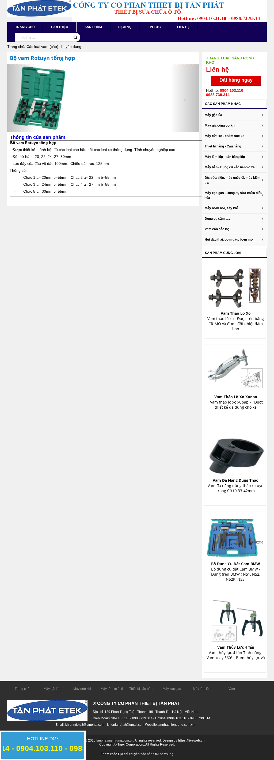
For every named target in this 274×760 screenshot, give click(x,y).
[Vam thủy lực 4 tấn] (236, 619)
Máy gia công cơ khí (220, 125)
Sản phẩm (93, 27)
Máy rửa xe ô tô (112, 689)
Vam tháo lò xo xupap (235, 396)
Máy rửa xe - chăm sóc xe (224, 136)
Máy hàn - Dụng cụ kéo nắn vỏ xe (230, 167)
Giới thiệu (59, 27)
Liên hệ (183, 27)
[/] (39, 8)
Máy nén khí (82, 689)
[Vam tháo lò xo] (236, 285)
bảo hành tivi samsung (156, 754)
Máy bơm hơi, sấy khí (221, 208)
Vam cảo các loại (217, 229)
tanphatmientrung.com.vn (114, 740)
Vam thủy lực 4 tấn (235, 647)
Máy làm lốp (202, 689)
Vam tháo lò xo (236, 313)
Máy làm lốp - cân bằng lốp (225, 157)
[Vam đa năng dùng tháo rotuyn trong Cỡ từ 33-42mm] (236, 452)
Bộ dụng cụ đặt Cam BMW (235, 563)
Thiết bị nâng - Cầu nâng (223, 146)
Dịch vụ (125, 27)
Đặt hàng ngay (236, 80)
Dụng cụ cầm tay (217, 219)
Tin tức (154, 27)
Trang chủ (25, 27)
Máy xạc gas (172, 689)
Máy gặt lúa (213, 115)
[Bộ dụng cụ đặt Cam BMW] (236, 535)
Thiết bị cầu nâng (141, 689)
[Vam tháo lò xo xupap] (236, 368)
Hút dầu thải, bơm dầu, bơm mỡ (229, 239)
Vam (232, 689)
